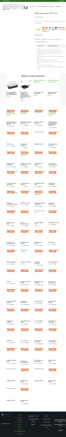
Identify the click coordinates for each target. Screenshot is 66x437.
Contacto (4, 9)
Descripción (40, 46)
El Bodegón (51, 6)
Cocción (49, 39)
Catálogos (58, 6)
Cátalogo (19, 420)
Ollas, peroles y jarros (57, 39)
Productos (32, 6)
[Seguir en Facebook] (59, 430)
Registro (19, 427)
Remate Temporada (42, 6)
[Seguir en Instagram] (61, 430)
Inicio (26, 6)
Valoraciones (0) (53, 46)
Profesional (37, 41)
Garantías (19, 429)
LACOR (47, 41)
